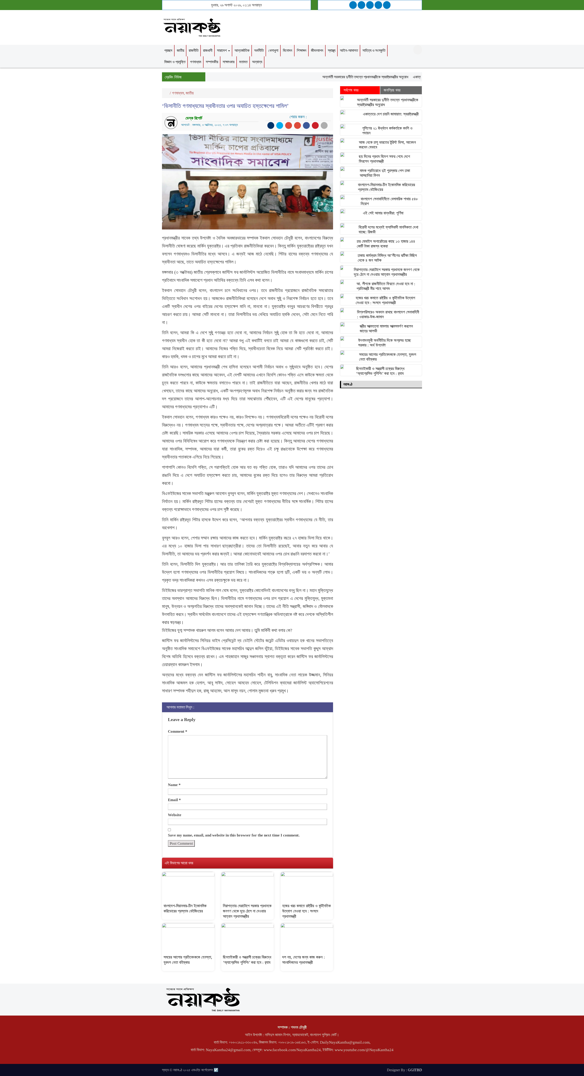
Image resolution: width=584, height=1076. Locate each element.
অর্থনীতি (259, 50)
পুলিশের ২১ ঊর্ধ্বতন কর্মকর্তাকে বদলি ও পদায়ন (387, 130)
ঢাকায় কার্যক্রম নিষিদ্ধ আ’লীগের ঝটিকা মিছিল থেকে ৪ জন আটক (387, 258)
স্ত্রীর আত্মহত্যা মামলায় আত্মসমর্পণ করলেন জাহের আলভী (386, 328)
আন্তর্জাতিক (242, 50)
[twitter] (361, 5)
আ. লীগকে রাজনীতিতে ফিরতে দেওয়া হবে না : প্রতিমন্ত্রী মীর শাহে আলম (386, 286)
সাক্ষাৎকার (229, 62)
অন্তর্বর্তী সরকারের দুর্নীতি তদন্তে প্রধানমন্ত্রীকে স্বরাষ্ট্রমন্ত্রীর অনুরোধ (347, 77)
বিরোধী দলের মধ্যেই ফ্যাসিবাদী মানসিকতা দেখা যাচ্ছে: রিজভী (388, 229)
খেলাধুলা (273, 50)
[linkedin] (378, 5)
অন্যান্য (257, 62)
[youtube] (387, 5)
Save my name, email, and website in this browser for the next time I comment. (234, 835)
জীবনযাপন (317, 50)
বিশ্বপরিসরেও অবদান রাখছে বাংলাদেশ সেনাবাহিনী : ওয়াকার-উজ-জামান (388, 314)
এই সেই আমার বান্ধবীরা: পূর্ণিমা (383, 213)
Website (174, 815)
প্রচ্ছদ (168, 50)
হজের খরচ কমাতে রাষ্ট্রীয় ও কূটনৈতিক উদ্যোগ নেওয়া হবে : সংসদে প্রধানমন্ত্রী (306, 911)
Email (174, 800)
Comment (177, 731)
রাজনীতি (193, 50)
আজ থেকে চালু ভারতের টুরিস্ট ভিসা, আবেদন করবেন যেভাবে (387, 144)
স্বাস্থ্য (331, 50)
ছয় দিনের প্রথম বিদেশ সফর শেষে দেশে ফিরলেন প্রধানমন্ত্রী (384, 159)
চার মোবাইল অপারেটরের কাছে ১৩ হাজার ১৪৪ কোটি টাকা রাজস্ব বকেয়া (386, 243)
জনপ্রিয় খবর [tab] (392, 90)
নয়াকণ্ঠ (347, 384)
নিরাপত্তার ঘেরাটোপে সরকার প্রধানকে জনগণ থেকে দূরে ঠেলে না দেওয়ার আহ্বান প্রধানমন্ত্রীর (247, 911)
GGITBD (415, 1070)
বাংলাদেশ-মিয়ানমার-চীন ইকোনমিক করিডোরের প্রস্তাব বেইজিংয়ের (386, 187)
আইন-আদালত (349, 50)
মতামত (243, 62)
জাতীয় (180, 50)
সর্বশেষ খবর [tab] (351, 90)
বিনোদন (287, 50)
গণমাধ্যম (195, 62)
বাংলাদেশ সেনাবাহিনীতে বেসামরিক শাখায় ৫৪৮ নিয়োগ (389, 201)
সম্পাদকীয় (212, 62)
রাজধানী (207, 50)
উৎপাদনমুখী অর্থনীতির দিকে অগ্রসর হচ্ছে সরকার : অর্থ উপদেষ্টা (384, 342)
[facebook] (353, 5)
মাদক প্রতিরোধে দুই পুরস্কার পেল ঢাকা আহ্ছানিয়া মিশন (385, 173)
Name (174, 785)
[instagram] (370, 5)
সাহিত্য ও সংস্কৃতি (373, 50)
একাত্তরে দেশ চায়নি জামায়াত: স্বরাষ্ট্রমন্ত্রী (391, 114)
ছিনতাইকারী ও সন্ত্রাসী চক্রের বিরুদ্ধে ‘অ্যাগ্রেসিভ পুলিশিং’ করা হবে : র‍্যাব (380, 371)
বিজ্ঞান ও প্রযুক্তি (174, 62)
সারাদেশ (222, 50)
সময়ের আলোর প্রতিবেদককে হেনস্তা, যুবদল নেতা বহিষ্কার (387, 357)
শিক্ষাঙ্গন (301, 50)
